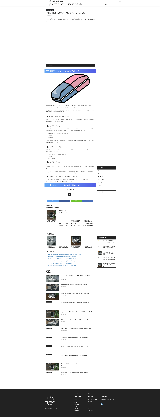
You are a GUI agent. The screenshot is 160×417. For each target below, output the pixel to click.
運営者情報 (90, 401)
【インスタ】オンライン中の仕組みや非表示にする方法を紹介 (75, 319)
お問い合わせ (90, 410)
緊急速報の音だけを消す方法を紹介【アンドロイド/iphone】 (74, 284)
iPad (62, 4)
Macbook (100, 176)
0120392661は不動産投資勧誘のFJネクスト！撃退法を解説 (74, 337)
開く (51, 65)
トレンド (96, 4)
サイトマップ (90, 408)
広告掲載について (91, 406)
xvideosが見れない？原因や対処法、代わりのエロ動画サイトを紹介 (109, 253)
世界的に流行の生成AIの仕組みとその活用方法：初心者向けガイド (76, 302)
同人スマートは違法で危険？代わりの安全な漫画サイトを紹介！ (75, 346)
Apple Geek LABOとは (92, 399)
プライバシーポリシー (92, 404)
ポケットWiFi (79, 4)
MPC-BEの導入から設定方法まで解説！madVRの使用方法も (74, 355)
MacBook (70, 4)
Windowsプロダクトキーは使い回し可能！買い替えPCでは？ (75, 372)
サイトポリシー (91, 403)
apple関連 (104, 4)
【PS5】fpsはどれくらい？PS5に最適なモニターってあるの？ (75, 293)
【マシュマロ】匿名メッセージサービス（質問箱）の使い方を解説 (76, 328)
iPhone (53, 4)
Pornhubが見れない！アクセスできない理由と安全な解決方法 (109, 265)
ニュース (88, 4)
